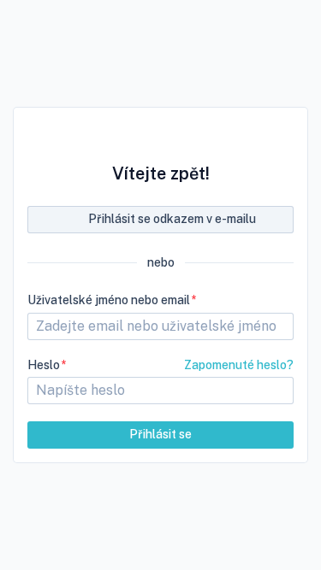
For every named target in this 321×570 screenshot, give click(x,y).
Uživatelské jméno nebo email (108, 300)
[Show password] (273, 391)
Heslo (43, 365)
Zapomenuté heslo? (239, 365)
